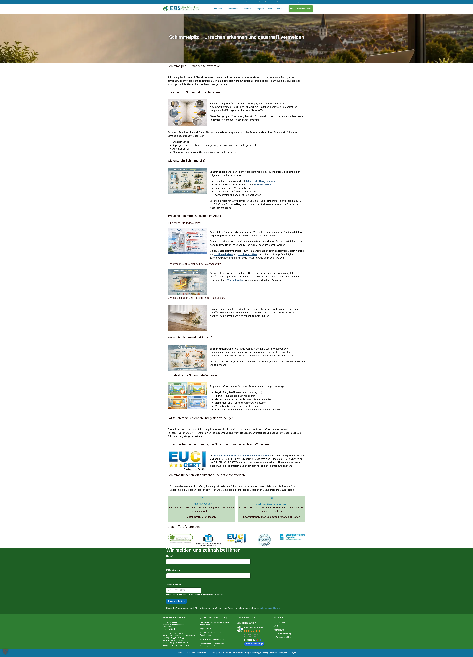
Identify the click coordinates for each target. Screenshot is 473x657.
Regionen (247, 9)
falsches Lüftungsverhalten (261, 181)
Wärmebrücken (235, 280)
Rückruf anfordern (176, 601)
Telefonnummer (174, 585)
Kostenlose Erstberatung (301, 9)
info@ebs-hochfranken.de (180, 645)
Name (169, 556)
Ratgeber (260, 9)
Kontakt (280, 9)
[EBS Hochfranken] (181, 10)
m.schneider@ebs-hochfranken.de (271, 504)
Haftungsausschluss (300, 2)
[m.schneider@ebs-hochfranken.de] (272, 498)
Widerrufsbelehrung (283, 2)
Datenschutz (250, 2)
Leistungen (217, 9)
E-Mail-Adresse (174, 570)
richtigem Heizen (223, 254)
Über (270, 9)
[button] (5, 651)
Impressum (269, 2)
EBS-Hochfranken (253, 627)
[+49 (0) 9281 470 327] (201, 498)
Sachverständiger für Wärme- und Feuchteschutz (242, 455)
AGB (259, 2)
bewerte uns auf (253, 643)
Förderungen (232, 9)
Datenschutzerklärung (270, 608)
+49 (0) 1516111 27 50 (177, 643)
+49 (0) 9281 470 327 (201, 504)
